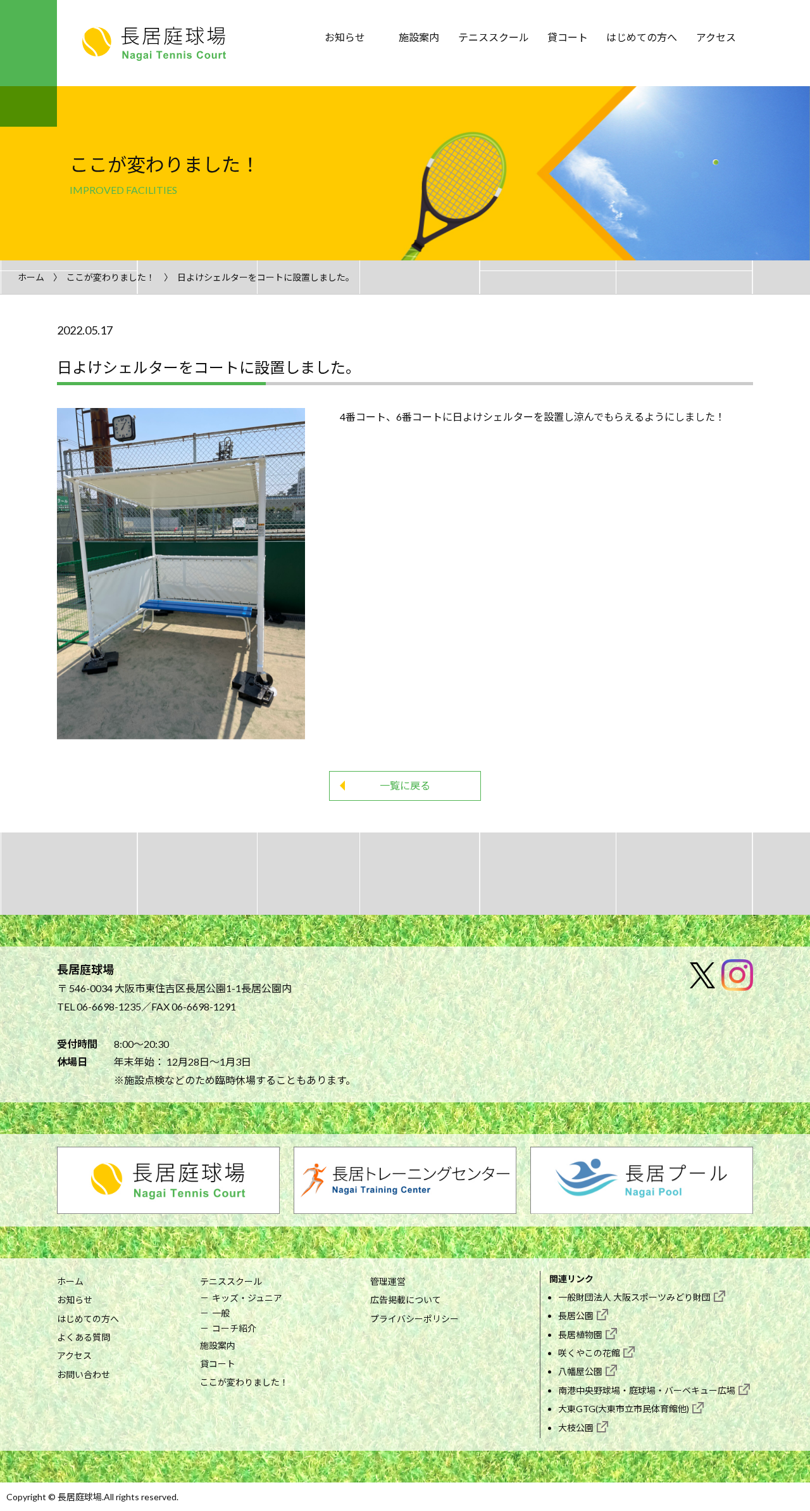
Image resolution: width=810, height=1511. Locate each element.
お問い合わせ (83, 1374)
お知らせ (345, 37)
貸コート (567, 37)
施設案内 (419, 37)
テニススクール (493, 37)
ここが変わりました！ (110, 277)
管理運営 (388, 1281)
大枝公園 (576, 1427)
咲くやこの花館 (589, 1353)
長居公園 (576, 1315)
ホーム (31, 277)
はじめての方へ (641, 37)
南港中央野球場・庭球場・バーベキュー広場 (646, 1390)
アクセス (716, 37)
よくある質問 (83, 1337)
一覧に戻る (405, 785)
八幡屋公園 (580, 1371)
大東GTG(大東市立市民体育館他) (623, 1408)
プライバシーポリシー (414, 1318)
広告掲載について (405, 1299)
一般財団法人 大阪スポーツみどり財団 (634, 1297)
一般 (221, 1313)
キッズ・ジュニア (247, 1297)
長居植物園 (580, 1334)
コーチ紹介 (234, 1328)
